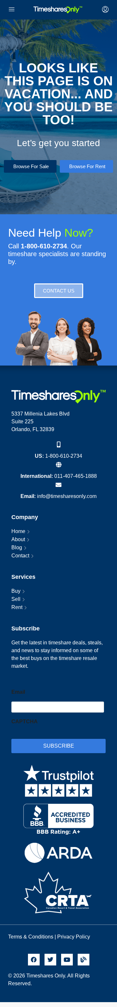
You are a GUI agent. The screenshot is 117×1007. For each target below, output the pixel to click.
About (18, 539)
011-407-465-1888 (75, 476)
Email (18, 692)
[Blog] (83, 959)
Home (18, 531)
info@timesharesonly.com (67, 496)
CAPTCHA (24, 721)
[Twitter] (50, 959)
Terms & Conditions (30, 936)
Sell (15, 599)
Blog (16, 547)
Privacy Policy (74, 936)
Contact (20, 555)
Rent (16, 607)
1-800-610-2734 (63, 456)
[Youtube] (67, 959)
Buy (15, 591)
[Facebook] (34, 959)
